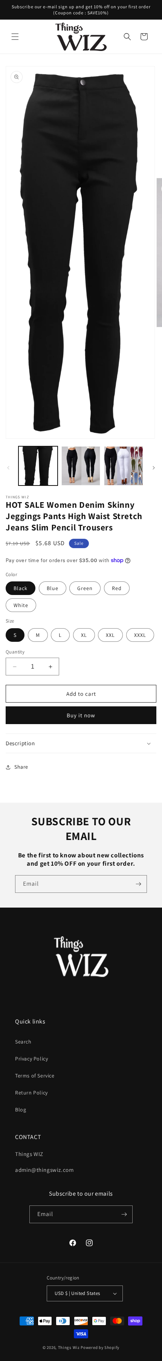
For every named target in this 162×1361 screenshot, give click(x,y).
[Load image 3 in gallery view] (123, 466)
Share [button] (21, 766)
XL (84, 635)
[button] (15, 36)
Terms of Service (35, 1075)
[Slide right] (153, 467)
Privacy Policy (31, 1058)
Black (21, 588)
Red (117, 588)
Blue (52, 588)
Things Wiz (69, 1347)
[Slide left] (8, 467)
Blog (20, 1109)
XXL (110, 635)
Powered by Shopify (100, 1347)
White (21, 605)
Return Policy (31, 1092)
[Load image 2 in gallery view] (81, 466)
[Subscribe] (138, 884)
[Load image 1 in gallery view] (38, 466)
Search (23, 1041)
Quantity (15, 652)
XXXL (140, 635)
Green (85, 588)
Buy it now (81, 715)
